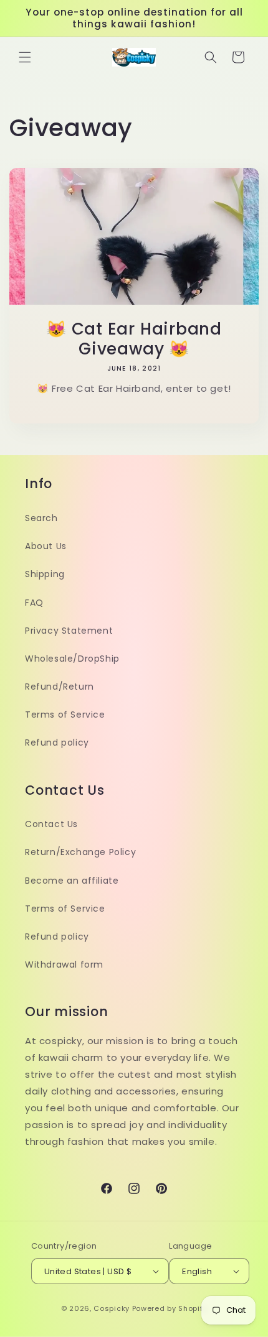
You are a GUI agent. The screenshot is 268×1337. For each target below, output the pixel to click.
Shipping (45, 574)
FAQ (34, 602)
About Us (46, 546)
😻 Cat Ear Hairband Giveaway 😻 (134, 339)
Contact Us (51, 824)
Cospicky (111, 1308)
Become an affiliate (71, 880)
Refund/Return (59, 686)
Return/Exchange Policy (80, 852)
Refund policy (57, 742)
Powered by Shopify (170, 1308)
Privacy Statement (69, 630)
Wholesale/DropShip (72, 658)
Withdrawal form (64, 964)
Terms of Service (65, 714)
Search (41, 518)
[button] (25, 57)
